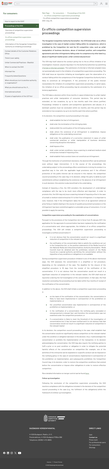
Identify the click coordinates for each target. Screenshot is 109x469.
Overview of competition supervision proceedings (19, 31)
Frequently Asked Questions (15, 76)
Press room (93, 440)
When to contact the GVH (14, 67)
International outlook (13, 92)
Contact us (93, 437)
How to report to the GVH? (14, 21)
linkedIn (8, 453)
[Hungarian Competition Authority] (6, 3)
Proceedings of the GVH (14, 26)
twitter (15, 453)
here (87, 373)
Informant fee (10, 71)
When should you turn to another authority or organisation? (21, 81)
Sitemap (92, 447)
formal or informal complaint (53, 68)
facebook (4, 453)
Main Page (46, 13)
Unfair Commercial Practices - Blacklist (19, 62)
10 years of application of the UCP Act (18, 96)
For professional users (97, 442)
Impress (49, 462)
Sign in (101, 3)
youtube (19, 453)
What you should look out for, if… (17, 87)
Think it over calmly (12, 58)
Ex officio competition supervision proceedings (18, 38)
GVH (90, 435)
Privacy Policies (58, 462)
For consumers (94, 445)
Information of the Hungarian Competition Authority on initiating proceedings (21, 45)
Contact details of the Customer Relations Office (20, 52)
